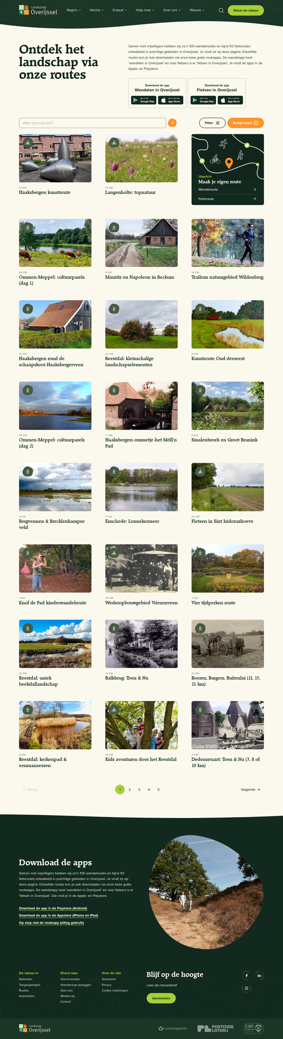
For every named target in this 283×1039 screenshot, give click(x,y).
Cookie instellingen (115, 990)
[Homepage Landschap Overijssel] (38, 10)
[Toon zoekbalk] (221, 10)
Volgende (248, 790)
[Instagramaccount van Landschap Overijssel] (246, 988)
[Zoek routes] (172, 123)
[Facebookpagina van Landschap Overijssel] (246, 975)
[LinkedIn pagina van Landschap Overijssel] (259, 975)
